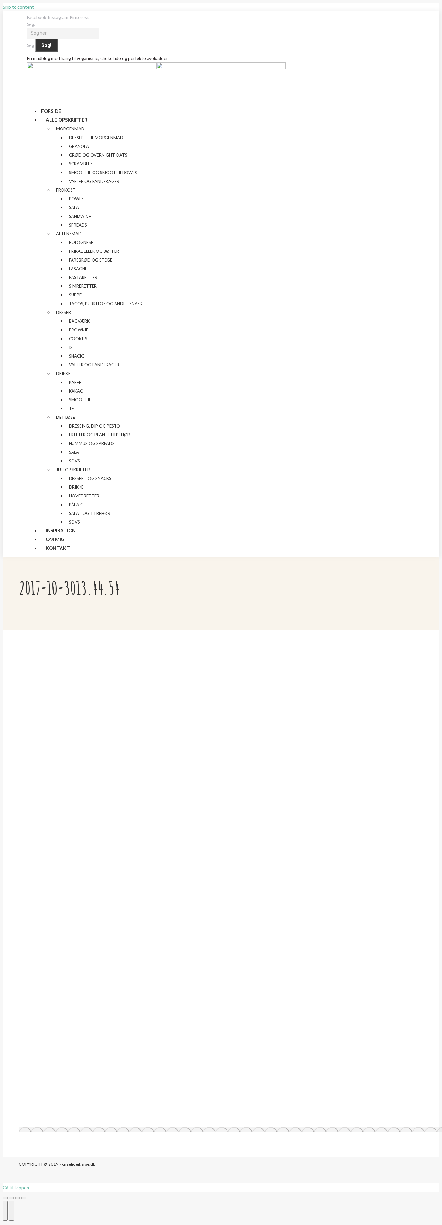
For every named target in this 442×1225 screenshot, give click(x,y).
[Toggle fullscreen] (17, 1198)
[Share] (11, 1198)
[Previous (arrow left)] (5, 1211)
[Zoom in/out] (23, 1198)
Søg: (31, 24)
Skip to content (18, 7)
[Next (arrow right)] (11, 1211)
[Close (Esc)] (5, 1198)
